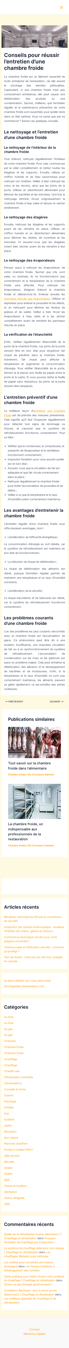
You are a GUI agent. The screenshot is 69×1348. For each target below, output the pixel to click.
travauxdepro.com (33, 986)
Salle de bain (12, 1155)
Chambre (10, 1041)
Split (6, 1179)
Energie (8, 1107)
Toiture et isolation (15, 1186)
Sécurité (9, 1161)
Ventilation (10, 1192)
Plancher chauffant (16, 1143)
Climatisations (13, 1083)
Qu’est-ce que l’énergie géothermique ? (28, 1284)
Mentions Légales (35, 1333)
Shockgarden (12, 986)
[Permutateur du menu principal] (61, 7)
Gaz (6, 1113)
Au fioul (8, 1023)
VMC (7, 1204)
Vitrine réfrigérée (14, 1198)
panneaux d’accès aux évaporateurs (27, 298)
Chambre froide (17, 774)
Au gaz (8, 1029)
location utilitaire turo (17, 980)
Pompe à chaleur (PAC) (18, 1149)
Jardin (8, 1125)
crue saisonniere (41, 980)
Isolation (9, 1119)
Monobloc (10, 1131)
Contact (34, 1329)
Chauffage (10, 1059)
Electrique (10, 1101)
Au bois (8, 1017)
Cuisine (8, 1095)
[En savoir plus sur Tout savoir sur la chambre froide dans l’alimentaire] (34, 742)
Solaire (8, 1168)
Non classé (11, 1137)
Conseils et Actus (15, 1089)
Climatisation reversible (18, 1077)
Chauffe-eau (12, 1071)
